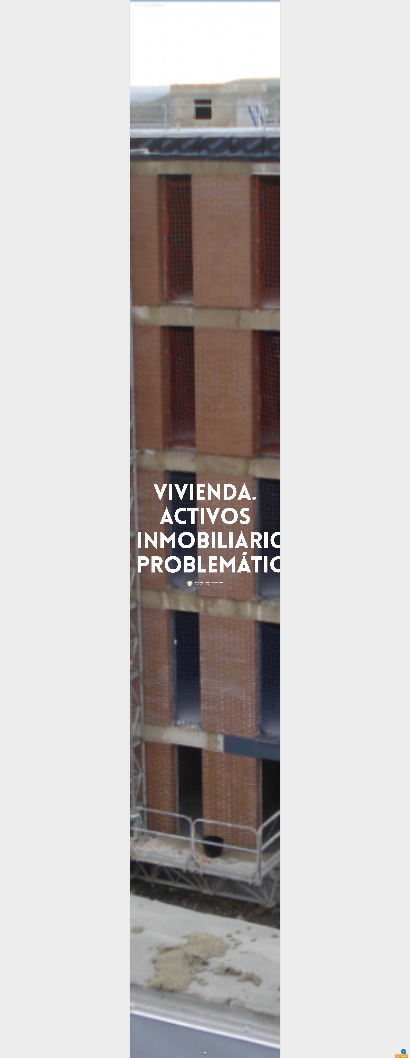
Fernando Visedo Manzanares (208, 582)
